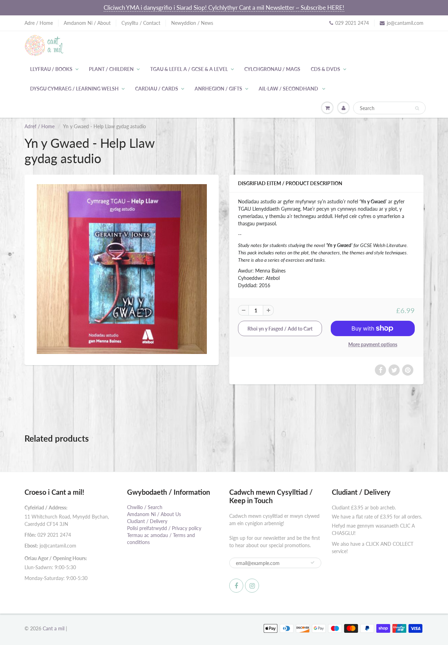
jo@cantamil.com (405, 23)
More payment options (372, 344)
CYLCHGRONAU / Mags (272, 69)
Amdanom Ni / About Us (154, 514)
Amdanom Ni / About (87, 23)
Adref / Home (39, 126)
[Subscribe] (312, 562)
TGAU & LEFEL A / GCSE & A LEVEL (189, 69)
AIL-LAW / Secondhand (289, 89)
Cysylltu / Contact (140, 23)
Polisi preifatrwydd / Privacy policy (164, 528)
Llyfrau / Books (51, 69)
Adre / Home (38, 23)
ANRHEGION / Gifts (218, 89)
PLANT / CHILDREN (111, 69)
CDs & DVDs (325, 69)
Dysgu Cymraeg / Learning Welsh (74, 89)
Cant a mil (53, 628)
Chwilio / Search (144, 507)
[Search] (417, 108)
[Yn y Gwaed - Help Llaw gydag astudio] (121, 269)
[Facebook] (236, 586)
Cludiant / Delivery (147, 521)
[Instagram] (252, 586)
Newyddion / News (192, 23)
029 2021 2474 (352, 23)
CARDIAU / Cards (156, 89)
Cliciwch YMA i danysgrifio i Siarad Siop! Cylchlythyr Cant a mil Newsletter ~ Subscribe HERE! (224, 7)
